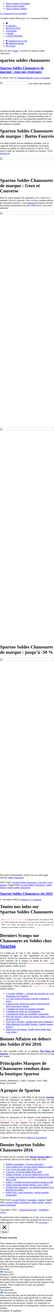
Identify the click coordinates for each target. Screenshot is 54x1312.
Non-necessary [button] (7, 1290)
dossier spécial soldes (40, 1157)
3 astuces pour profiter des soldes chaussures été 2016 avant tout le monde (27, 1005)
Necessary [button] (4, 1269)
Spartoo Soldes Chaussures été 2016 (26, 893)
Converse (42, 882)
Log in (3, 1212)
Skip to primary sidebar (16, 8)
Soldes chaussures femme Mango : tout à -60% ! (28, 1185)
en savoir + (44, 1222)
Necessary (8, 1272)
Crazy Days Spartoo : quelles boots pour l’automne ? (30, 1021)
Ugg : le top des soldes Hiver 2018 (21, 1169)
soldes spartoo (37, 1202)
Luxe (50, 882)
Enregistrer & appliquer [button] (10, 1310)
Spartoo (3, 885)
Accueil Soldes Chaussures (24, 882)
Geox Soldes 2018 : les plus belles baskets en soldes (29, 1167)
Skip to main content (15, 6)
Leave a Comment (41, 78)
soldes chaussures (16, 877)
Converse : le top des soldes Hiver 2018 (24, 1172)
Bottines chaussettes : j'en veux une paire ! (25, 1164)
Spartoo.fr (4, 153)
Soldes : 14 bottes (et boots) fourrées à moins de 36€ (29, 1182)
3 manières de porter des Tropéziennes (23, 1011)
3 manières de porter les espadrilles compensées (27, 1014)
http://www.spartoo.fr (37, 1137)
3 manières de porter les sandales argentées (25, 1009)
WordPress (44, 1210)
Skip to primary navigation (18, 3)
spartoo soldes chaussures (18, 887)
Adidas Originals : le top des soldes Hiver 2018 (27, 1174)
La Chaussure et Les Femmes (13, 13)
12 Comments (35, 899)
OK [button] (36, 1222)
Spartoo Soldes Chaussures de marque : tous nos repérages (22, 70)
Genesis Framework (28, 1210)
